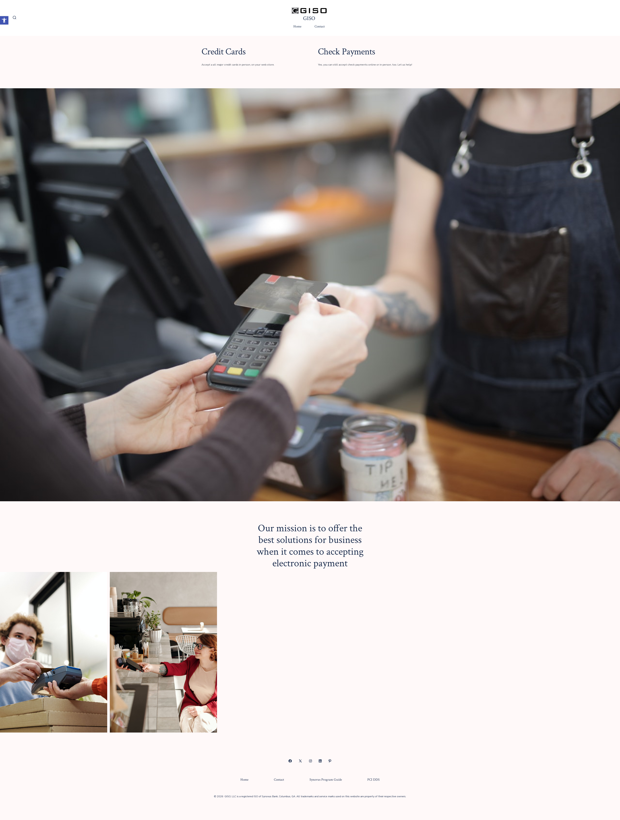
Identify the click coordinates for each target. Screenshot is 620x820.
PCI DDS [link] (373, 779)
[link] (4, 20)
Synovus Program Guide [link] (326, 779)
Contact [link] (320, 26)
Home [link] (297, 26)
